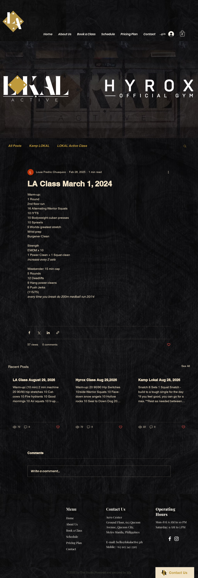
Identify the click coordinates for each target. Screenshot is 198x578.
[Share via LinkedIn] (48, 332)
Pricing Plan (74, 543)
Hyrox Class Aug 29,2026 (96, 380)
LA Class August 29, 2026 (34, 380)
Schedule (72, 537)
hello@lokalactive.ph (129, 542)
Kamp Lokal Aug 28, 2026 (159, 380)
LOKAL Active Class (72, 146)
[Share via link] (58, 332)
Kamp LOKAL (39, 146)
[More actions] (168, 172)
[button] (182, 33)
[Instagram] (176, 539)
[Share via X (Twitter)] (39, 332)
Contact (71, 549)
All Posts (14, 146)
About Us (72, 524)
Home (70, 518)
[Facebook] (170, 539)
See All (185, 366)
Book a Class (74, 530)
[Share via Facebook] (29, 332)
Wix (129, 572)
